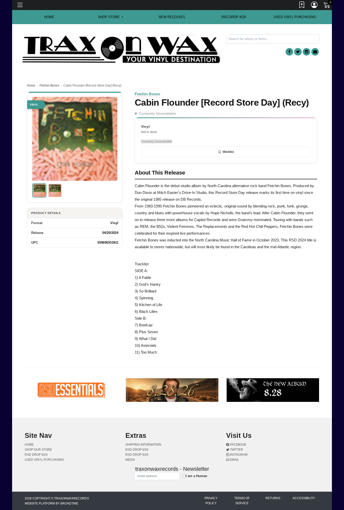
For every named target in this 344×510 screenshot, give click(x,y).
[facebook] (289, 52)
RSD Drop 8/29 (233, 17)
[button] (110, 17)
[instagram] (306, 52)
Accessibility (304, 498)
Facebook (237, 444)
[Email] (315, 52)
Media (130, 459)
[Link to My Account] (314, 6)
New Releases (172, 17)
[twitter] (298, 52)
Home (31, 85)
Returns (272, 498)
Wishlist (228, 152)
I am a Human (196, 476)
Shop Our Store (38, 449)
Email (234, 459)
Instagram (238, 454)
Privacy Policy (211, 500)
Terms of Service (242, 500)
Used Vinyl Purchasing (295, 17)
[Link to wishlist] (301, 6)
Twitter (236, 449)
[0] (327, 6)
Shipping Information (143, 444)
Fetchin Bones (49, 85)
